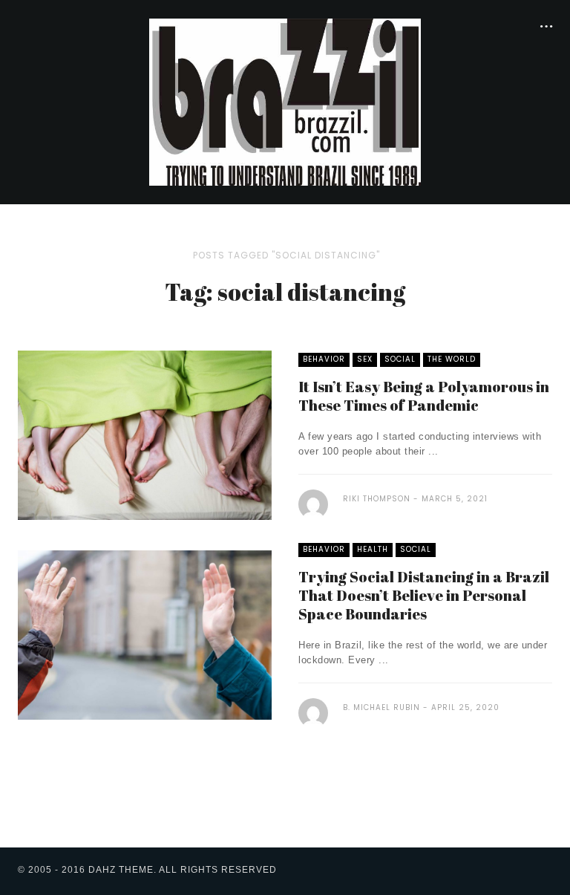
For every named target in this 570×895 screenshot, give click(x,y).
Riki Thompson (376, 498)
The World (452, 359)
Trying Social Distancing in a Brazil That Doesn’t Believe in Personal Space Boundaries (423, 595)
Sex (365, 359)
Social (400, 359)
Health (372, 549)
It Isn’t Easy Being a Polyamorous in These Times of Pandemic (423, 396)
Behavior (324, 359)
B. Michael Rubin (381, 707)
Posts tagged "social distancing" (286, 255)
